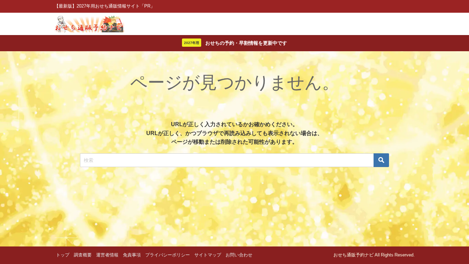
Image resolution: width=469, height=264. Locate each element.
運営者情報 (107, 255)
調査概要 (83, 255)
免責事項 (132, 255)
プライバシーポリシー (167, 255)
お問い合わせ (239, 255)
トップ (62, 255)
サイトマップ (207, 255)
